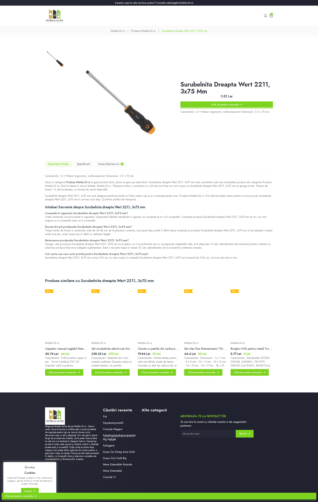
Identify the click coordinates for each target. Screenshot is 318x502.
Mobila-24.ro (118, 31)
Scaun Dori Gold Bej (114, 458)
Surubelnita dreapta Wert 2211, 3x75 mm (184, 31)
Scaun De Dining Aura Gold (119, 452)
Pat (105, 416)
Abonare (243, 433)
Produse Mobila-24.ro (143, 31)
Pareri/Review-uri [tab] (110, 164)
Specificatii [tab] (83, 164)
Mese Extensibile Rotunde (117, 464)
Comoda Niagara (112, 429)
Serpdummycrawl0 (113, 423)
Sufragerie (109, 445)
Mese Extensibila (112, 471)
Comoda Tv (109, 477)
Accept (28, 491)
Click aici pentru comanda (225, 104)
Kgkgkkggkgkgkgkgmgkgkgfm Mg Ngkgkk (119, 437)
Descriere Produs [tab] (58, 164)
